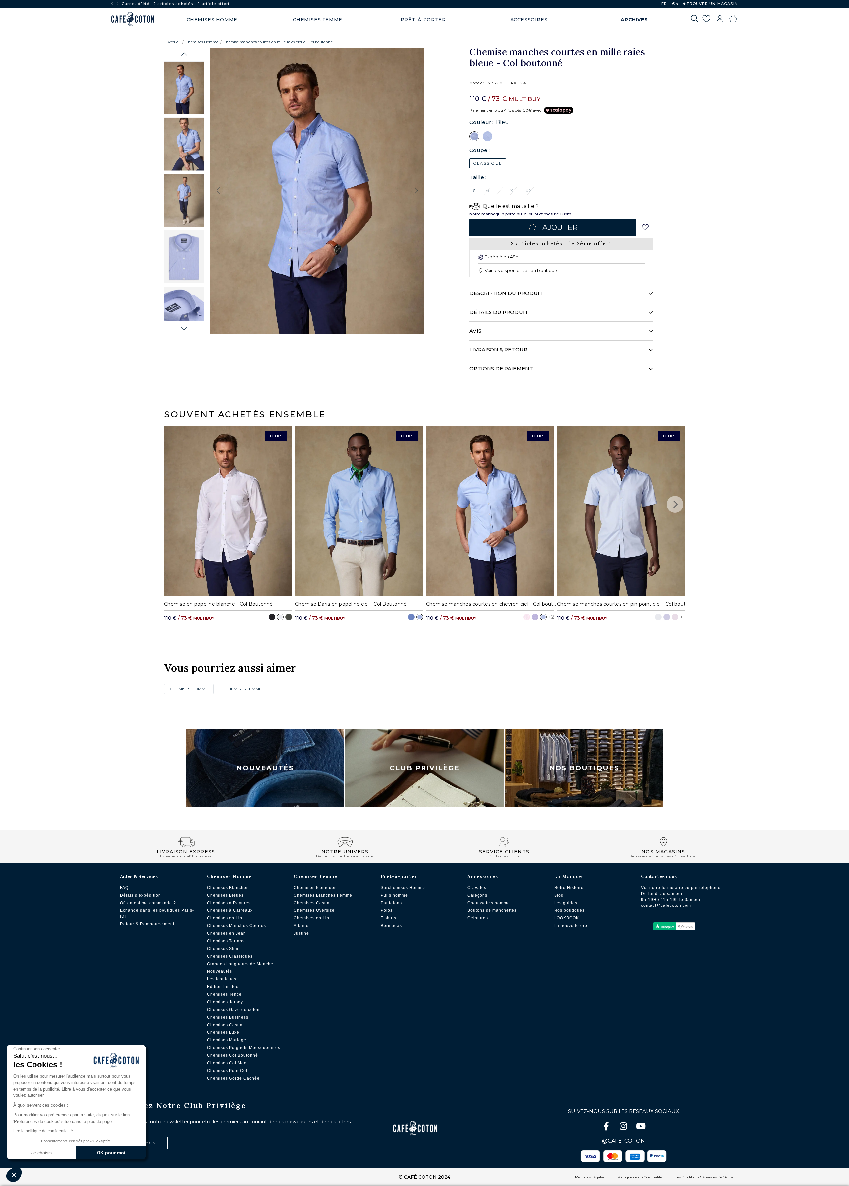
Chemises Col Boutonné (232, 1055)
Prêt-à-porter (399, 876)
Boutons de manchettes (492, 910)
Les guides (565, 903)
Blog (559, 895)
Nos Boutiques (584, 768)
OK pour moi (111, 1152)
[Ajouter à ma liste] (645, 227)
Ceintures (477, 918)
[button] (184, 54)
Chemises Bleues (225, 895)
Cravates (476, 887)
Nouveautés (265, 768)
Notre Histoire (569, 887)
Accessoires (482, 876)
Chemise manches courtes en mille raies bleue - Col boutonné (278, 42)
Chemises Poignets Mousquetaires (243, 1047)
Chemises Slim (222, 948)
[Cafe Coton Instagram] (624, 1127)
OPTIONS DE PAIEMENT (501, 368)
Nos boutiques (569, 910)
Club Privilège (425, 768)
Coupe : (479, 150)
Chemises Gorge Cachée (233, 1078)
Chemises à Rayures (229, 903)
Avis (475, 331)
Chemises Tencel (225, 994)
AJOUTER (560, 227)
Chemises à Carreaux (230, 910)
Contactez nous (659, 876)
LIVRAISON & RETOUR (498, 349)
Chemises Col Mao (227, 1063)
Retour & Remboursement (147, 924)
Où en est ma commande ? (148, 903)
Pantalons (391, 903)
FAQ (124, 887)
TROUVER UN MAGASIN (712, 3)
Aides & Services (139, 876)
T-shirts (388, 918)
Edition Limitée (223, 986)
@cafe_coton (623, 1141)
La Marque (568, 876)
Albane (301, 925)
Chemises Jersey (225, 1002)
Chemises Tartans (226, 941)
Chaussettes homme (488, 903)
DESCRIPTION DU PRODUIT (506, 293)
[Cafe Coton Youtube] (641, 1127)
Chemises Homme (202, 42)
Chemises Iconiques (315, 887)
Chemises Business (227, 1017)
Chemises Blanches (228, 887)
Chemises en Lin (224, 918)
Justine (301, 933)
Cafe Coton (133, 19)
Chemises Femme (243, 688)
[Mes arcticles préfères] (706, 19)
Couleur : (481, 122)
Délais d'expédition (140, 895)
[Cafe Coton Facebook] (607, 1127)
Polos (387, 910)
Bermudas (391, 925)
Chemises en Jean (226, 933)
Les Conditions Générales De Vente (704, 1177)
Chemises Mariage (226, 1040)
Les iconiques (221, 979)
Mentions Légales (589, 1177)
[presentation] (112, 4)
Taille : (477, 177)
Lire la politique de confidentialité (43, 1131)
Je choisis (41, 1152)
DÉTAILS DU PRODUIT (498, 312)
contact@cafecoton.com (666, 905)
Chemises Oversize (314, 910)
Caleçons (477, 895)
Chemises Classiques (230, 956)
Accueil (173, 42)
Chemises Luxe (223, 1032)
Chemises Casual (225, 1025)
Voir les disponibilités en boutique (520, 270)
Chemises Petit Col (227, 1070)
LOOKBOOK (566, 918)
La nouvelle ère (570, 925)
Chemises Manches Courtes (236, 925)
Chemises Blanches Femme (323, 895)
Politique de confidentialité (640, 1177)
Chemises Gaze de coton (233, 1009)
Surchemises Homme (403, 887)
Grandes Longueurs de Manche (240, 964)
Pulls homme (394, 895)
